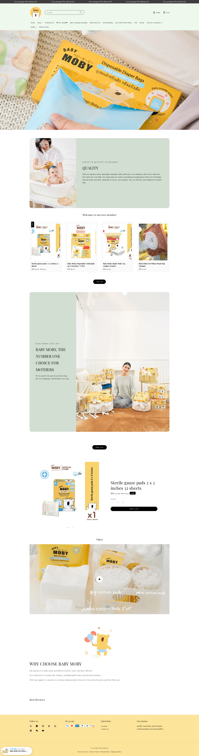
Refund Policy (105, 752)
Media (33, 27)
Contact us (105, 729)
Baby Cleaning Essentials (78, 23)
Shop (39, 23)
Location (104, 726)
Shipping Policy (116, 752)
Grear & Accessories (154, 23)
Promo (142, 23)
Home (33, 23)
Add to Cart (134, 509)
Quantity (113, 499)
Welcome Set (49, 23)
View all (99, 282)
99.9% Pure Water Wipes (123, 23)
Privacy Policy (94, 752)
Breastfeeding (108, 23)
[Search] (81, 12)
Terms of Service (83, 752)
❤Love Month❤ (61, 23)
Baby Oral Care (95, 23)
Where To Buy (44, 27)
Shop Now (100, 447)
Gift (135, 23)
